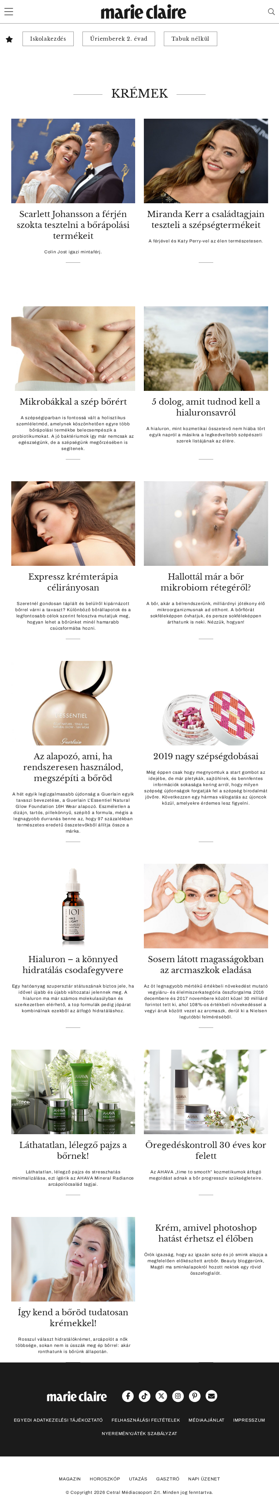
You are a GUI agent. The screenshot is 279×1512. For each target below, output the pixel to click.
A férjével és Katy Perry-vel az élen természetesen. (206, 241)
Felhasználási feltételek (146, 1420)
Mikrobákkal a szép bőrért (73, 402)
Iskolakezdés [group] (48, 39)
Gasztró (167, 1479)
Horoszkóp (105, 1479)
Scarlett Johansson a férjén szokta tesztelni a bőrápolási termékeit (73, 225)
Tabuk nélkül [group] (190, 39)
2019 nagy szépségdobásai (206, 756)
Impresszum (249, 1420)
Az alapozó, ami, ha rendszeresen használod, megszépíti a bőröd (73, 767)
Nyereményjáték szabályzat (139, 1433)
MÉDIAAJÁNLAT (207, 1420)
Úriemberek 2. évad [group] (118, 39)
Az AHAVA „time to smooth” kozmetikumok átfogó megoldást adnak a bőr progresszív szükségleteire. (206, 1175)
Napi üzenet (204, 1479)
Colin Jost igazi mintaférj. (73, 251)
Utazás (138, 1479)
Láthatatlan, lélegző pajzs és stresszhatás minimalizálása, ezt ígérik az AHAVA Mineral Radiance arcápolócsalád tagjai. (73, 1178)
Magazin (70, 1479)
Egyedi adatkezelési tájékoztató (58, 1420)
